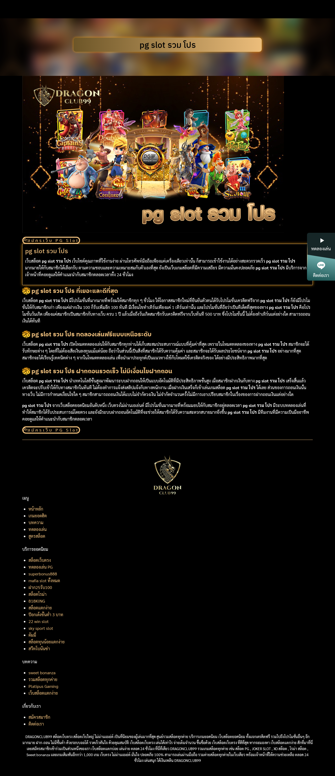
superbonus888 (43, 573)
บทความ (36, 522)
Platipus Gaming (43, 686)
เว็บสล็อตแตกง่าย (43, 693)
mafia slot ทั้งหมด (44, 580)
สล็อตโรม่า (38, 594)
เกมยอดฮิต (38, 515)
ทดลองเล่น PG (41, 567)
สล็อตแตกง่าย (40, 607)
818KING (37, 601)
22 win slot (39, 621)
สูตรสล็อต (37, 536)
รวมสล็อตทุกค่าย (43, 679)
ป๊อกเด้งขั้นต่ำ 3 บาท (46, 614)
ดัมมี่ (32, 635)
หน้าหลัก (36, 509)
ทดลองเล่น (38, 529)
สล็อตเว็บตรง (40, 560)
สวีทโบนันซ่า (39, 648)
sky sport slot (41, 628)
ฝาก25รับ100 (40, 587)
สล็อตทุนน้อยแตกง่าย (47, 641)
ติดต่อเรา (36, 724)
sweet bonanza (42, 672)
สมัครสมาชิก (39, 717)
